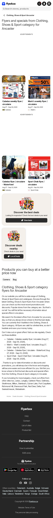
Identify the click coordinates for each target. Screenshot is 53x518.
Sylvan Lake (32, 383)
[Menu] (49, 4)
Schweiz (45, 488)
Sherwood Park (20, 386)
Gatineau (45, 380)
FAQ (26, 416)
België (37, 488)
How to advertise (26, 448)
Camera (6, 279)
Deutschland (7, 491)
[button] (44, 4)
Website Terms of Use (26, 507)
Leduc (17, 380)
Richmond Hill (7, 386)
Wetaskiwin (20, 389)
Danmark (18, 491)
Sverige (34, 493)
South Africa (44, 493)
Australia (30, 488)
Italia (4, 493)
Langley (24, 380)
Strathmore (6, 383)
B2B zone (26, 453)
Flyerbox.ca (33, 501)
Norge (27, 493)
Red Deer (32, 386)
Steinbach (22, 383)
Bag (14, 279)
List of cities (26, 425)
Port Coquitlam (44, 383)
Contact (26, 421)
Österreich (21, 488)
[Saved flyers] (39, 4)
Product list (26, 430)
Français (33, 491)
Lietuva (11, 493)
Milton (14, 383)
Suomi (25, 491)
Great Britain (43, 491)
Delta (39, 386)
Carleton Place (34, 380)
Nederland (19, 493)
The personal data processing (26, 512)
